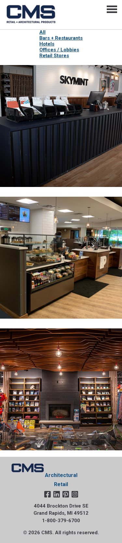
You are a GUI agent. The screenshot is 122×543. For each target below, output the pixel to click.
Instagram (75, 494)
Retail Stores (54, 56)
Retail (61, 484)
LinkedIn (56, 494)
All (42, 32)
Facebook (47, 494)
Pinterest (65, 494)
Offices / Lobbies (59, 50)
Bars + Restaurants (61, 38)
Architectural (61, 475)
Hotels (46, 44)
